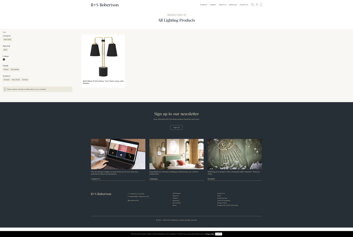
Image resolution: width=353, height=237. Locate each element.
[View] (176, 160)
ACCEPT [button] (218, 234)
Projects (175, 198)
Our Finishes (177, 203)
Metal (5, 50)
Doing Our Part (222, 198)
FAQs (219, 196)
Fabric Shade (16, 79)
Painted (6, 69)
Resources (176, 200)
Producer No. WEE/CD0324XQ (227, 205)
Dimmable (6, 79)
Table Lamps (7, 39)
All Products (177, 193)
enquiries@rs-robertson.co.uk (139, 196)
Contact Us (221, 193)
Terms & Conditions (223, 200)
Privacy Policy (222, 203)
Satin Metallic (15, 69)
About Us (176, 196)
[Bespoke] (235, 160)
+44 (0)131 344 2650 (136, 194)
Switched (25, 79)
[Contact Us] (118, 160)
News (174, 205)
